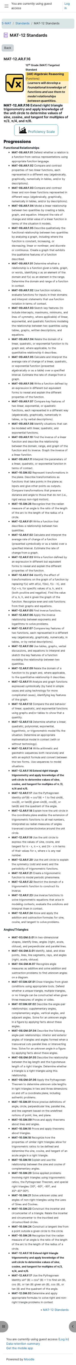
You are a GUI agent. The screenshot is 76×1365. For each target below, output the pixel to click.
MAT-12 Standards (56, 1310)
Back (7, 48)
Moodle (29, 1359)
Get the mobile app (19, 1348)
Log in (67, 6)
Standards (22, 23)
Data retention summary (23, 1344)
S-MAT (6, 23)
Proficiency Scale (41, 132)
